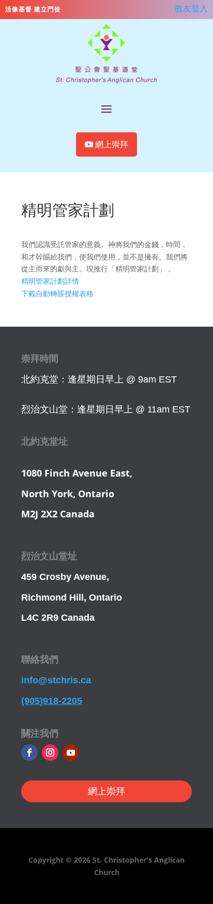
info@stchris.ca (56, 680)
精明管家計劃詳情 (50, 281)
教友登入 (191, 8)
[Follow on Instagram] (50, 752)
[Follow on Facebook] (29, 752)
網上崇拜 (111, 144)
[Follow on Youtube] (71, 752)
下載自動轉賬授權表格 (57, 293)
